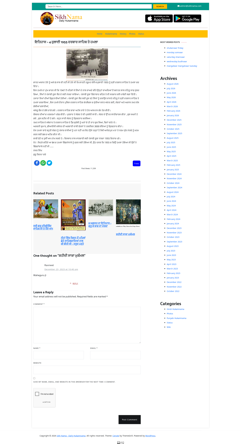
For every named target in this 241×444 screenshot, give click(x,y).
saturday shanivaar (176, 57)
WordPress (150, 435)
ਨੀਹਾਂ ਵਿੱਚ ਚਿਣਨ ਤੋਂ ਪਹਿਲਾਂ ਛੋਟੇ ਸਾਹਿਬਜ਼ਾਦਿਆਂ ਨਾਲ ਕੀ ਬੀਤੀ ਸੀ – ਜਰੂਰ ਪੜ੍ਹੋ (73, 241)
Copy (136, 163)
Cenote (116, 435)
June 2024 (171, 201)
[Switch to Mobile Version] (120, 442)
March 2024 (172, 214)
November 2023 (174, 232)
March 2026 (172, 106)
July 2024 (171, 196)
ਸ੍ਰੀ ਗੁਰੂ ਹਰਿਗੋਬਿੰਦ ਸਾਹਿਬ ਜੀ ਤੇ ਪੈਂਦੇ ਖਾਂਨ (43, 227)
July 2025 (171, 142)
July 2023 (171, 250)
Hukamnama (111, 33)
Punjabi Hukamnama (176, 318)
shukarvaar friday (175, 48)
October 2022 (173, 291)
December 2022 (174, 282)
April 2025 (171, 156)
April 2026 (171, 102)
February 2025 (173, 165)
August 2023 (173, 246)
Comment (39, 304)
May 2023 (171, 259)
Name (36, 348)
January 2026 (173, 115)
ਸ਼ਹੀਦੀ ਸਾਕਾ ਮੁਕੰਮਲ (125, 234)
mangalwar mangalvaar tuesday (182, 66)
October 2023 (173, 237)
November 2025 (174, 124)
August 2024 (173, 192)
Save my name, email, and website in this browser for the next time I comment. (74, 382)
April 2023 (171, 264)
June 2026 (171, 93)
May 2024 (171, 205)
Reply (75, 283)
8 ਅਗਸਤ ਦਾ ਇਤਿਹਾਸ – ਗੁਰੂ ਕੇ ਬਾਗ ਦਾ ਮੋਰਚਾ (99, 224)
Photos (132, 33)
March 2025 (172, 160)
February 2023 (173, 273)
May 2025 (171, 151)
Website (37, 363)
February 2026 (173, 111)
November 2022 (174, 286)
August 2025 (173, 138)
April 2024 (171, 210)
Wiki (169, 327)
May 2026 (171, 97)
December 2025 (174, 120)
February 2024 (173, 219)
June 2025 (171, 147)
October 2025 (173, 129)
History (123, 33)
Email (94, 348)
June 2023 (171, 255)
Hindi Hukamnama (175, 309)
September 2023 (174, 241)
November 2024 (174, 178)
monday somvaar (175, 52)
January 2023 (173, 277)
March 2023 (172, 268)
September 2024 (174, 187)
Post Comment (129, 419)
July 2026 (171, 88)
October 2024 (173, 183)
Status (141, 33)
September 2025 (174, 133)
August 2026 (173, 84)
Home (99, 33)
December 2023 (174, 228)
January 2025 (173, 169)
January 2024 (173, 223)
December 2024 (174, 174)
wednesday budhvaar (177, 61)
